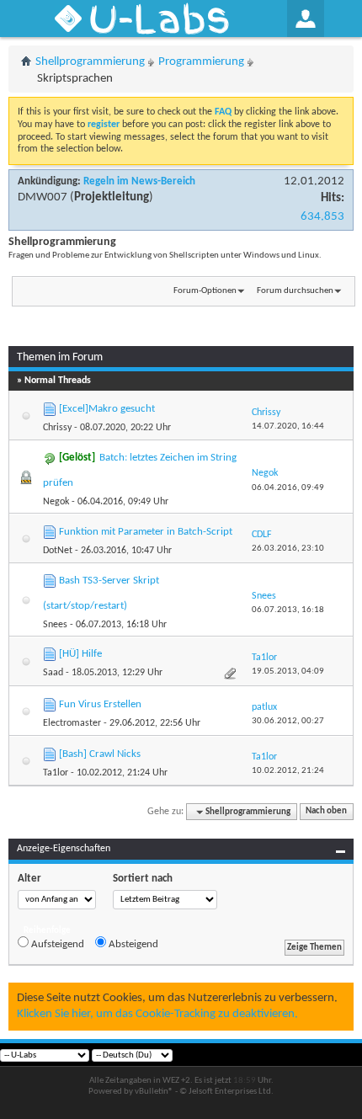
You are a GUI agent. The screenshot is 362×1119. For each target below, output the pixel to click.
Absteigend (132, 944)
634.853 (322, 216)
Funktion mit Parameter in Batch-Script (145, 531)
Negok (56, 502)
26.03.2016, (288, 548)
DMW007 (42, 197)
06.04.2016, (288, 488)
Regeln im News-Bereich (139, 181)
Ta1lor (55, 773)
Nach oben (326, 812)
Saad (53, 673)
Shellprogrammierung (90, 62)
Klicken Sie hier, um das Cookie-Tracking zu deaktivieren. (157, 1014)
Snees (55, 625)
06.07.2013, (288, 610)
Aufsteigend (56, 944)
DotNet (57, 551)
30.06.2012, (288, 721)
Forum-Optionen (205, 291)
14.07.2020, (288, 426)
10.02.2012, (288, 770)
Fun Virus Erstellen (100, 704)
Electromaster (72, 723)
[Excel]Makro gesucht (107, 408)
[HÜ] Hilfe (80, 653)
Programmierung (201, 62)
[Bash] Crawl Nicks (100, 754)
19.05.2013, (288, 671)
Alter (29, 878)
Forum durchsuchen (295, 291)
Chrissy (57, 428)
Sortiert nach (143, 878)
